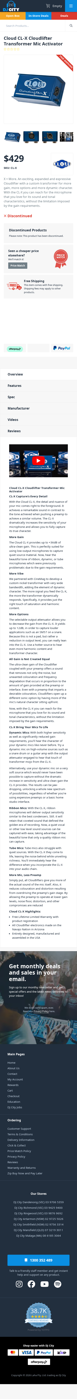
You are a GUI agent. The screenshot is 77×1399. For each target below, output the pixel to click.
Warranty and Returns (21, 1167)
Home (11, 1062)
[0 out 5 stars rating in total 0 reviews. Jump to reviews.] (38, 49)
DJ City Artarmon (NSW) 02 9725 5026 (38, 1219)
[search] (32, 25)
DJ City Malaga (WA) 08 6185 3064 (38, 1235)
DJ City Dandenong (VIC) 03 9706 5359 (38, 1202)
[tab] (38, 374)
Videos (13, 420)
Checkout (13, 1096)
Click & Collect (16, 1145)
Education (13, 1101)
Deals (64, 15)
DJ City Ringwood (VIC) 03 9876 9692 (38, 1213)
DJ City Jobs (14, 1107)
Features (14, 386)
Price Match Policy (19, 1151)
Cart (10, 1090)
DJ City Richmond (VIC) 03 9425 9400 (38, 1207)
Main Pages (16, 1054)
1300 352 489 (40, 1260)
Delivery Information (20, 1140)
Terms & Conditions (20, 1134)
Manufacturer (19, 408)
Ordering (14, 1120)
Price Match (17, 265)
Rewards (13, 1085)
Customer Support (19, 1128)
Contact (12, 1074)
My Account (15, 1079)
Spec (11, 397)
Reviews (14, 431)
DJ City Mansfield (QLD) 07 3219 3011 (38, 1230)
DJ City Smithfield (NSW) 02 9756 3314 (38, 1224)
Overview (15, 374)
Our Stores (39, 1194)
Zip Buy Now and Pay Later (24, 1173)
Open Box (13, 15)
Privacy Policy (41, 1011)
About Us (13, 1068)
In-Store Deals (38, 15)
